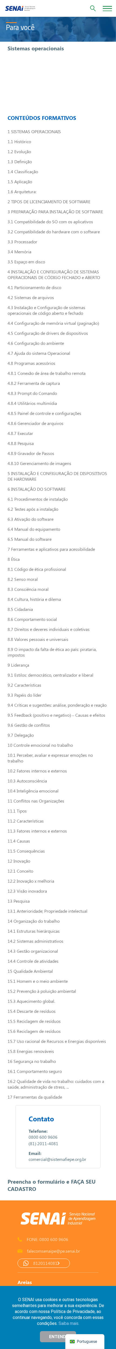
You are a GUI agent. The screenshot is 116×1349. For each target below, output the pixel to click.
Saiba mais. (69, 1323)
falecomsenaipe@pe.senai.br (53, 1251)
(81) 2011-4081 (43, 1143)
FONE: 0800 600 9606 (47, 1239)
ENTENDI (58, 1336)
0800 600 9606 (43, 1137)
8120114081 (45, 1263)
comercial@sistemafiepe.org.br (57, 1159)
